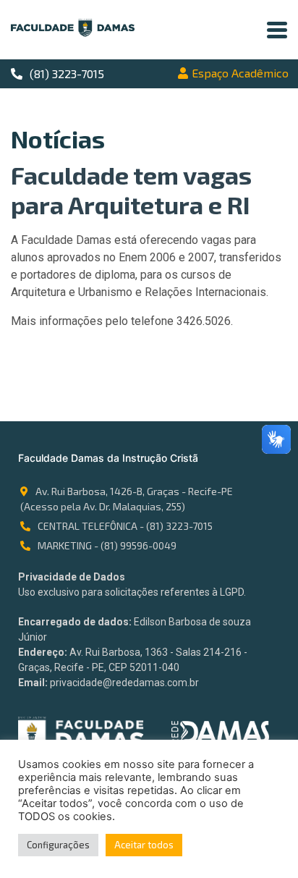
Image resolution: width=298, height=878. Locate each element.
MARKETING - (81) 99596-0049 (107, 545)
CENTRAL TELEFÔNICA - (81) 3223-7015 (125, 526)
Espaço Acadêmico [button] (240, 73)
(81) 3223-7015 (67, 73)
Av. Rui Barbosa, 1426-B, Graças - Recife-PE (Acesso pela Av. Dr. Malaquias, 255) (126, 498)
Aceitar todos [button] (144, 844)
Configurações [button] (58, 844)
